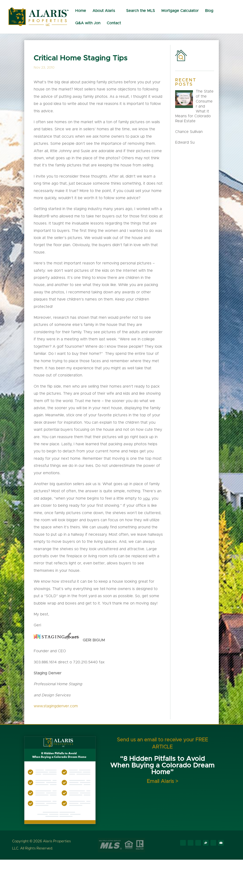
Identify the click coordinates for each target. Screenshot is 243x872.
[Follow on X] (190, 843)
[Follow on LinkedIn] (198, 843)
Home (80, 11)
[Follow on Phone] (213, 843)
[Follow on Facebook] (183, 843)
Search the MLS (140, 11)
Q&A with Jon (87, 23)
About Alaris (104, 11)
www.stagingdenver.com (56, 706)
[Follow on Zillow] (206, 843)
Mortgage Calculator (180, 11)
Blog (209, 11)
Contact (114, 23)
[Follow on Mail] (221, 843)
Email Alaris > (162, 781)
